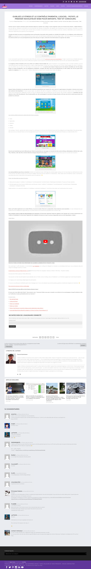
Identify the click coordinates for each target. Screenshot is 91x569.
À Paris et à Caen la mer (34, 565)
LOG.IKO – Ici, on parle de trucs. (15, 565)
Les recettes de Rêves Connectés (37, 21)
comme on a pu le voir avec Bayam (53, 59)
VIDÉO (57, 6)
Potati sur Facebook (14, 303)
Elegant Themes (12, 562)
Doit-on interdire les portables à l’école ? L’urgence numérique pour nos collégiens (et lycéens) (35, 397)
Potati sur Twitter (14, 305)
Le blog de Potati (14, 301)
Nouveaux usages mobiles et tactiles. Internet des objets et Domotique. (61, 21)
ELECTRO (46, 6)
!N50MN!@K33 (15, 442)
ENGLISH (86, 6)
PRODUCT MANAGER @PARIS (14, 564)
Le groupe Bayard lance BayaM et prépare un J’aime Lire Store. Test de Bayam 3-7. (29, 310)
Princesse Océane (16, 491)
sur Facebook (36, 266)
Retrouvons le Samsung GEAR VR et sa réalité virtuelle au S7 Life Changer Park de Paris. (75, 397)
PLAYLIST (52, 6)
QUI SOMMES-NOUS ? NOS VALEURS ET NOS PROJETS (43, 564)
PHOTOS (63, 6)
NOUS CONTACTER (68, 564)
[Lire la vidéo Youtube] (45, 241)
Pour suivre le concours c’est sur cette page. (19, 286)
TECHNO (31, 6)
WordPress (24, 562)
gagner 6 (30, 270)
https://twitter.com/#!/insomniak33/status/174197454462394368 (30, 450)
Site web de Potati (14, 299)
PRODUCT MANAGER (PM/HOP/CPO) (74, 6)
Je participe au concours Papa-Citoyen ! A (18, 270)
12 (79, 21)
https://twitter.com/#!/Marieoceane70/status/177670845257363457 (26, 499)
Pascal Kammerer (18, 21)
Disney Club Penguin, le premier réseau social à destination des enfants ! (26, 308)
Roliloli (13, 455)
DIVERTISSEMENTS (38, 6)
